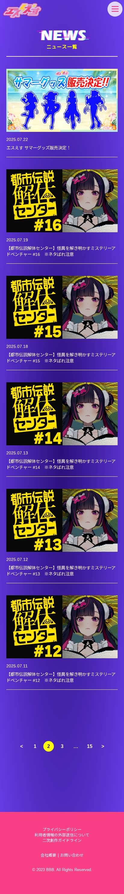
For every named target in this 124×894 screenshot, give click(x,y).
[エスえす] (22, 10)
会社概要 (48, 855)
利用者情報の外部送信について (62, 835)
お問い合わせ (72, 855)
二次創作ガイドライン (62, 840)
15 (89, 746)
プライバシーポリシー (62, 829)
